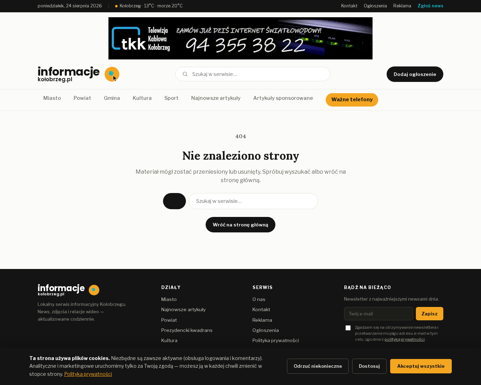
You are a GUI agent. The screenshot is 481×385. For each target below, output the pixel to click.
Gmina (112, 98)
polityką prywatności (405, 339)
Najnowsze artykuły (216, 98)
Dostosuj (369, 366)
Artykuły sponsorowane (283, 98)
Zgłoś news (430, 5)
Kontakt (349, 5)
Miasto (52, 98)
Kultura (142, 98)
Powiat (82, 98)
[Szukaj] (185, 74)
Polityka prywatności (275, 340)
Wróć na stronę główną (240, 224)
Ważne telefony (352, 99)
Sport (171, 98)
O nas (259, 299)
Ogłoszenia (375, 5)
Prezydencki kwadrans (187, 330)
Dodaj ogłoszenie (415, 74)
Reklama (402, 5)
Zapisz (429, 313)
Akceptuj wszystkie (421, 366)
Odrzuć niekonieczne (318, 366)
